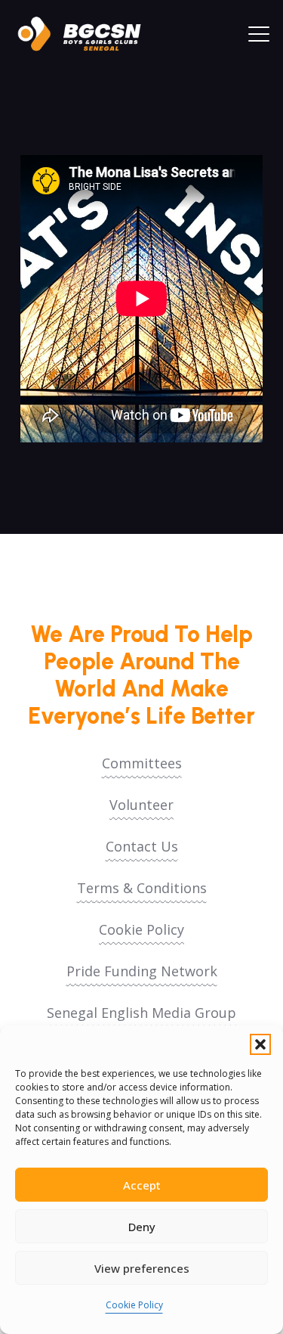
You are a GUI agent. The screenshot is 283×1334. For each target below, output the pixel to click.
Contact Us (142, 846)
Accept (142, 1185)
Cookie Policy (134, 1304)
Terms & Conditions (142, 888)
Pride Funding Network (141, 971)
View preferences (141, 1268)
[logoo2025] (87, 34)
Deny (141, 1226)
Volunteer (141, 805)
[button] (260, 1044)
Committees (142, 763)
